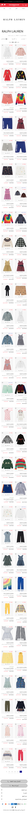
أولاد (4, 8)
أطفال (16, 8)
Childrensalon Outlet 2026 (8, 810)
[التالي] (6, 772)
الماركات (23, 8)
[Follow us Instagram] (12, 807)
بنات (10, 8)
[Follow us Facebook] (15, 807)
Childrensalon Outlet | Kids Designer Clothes (14, 5)
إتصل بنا (25, 793)
